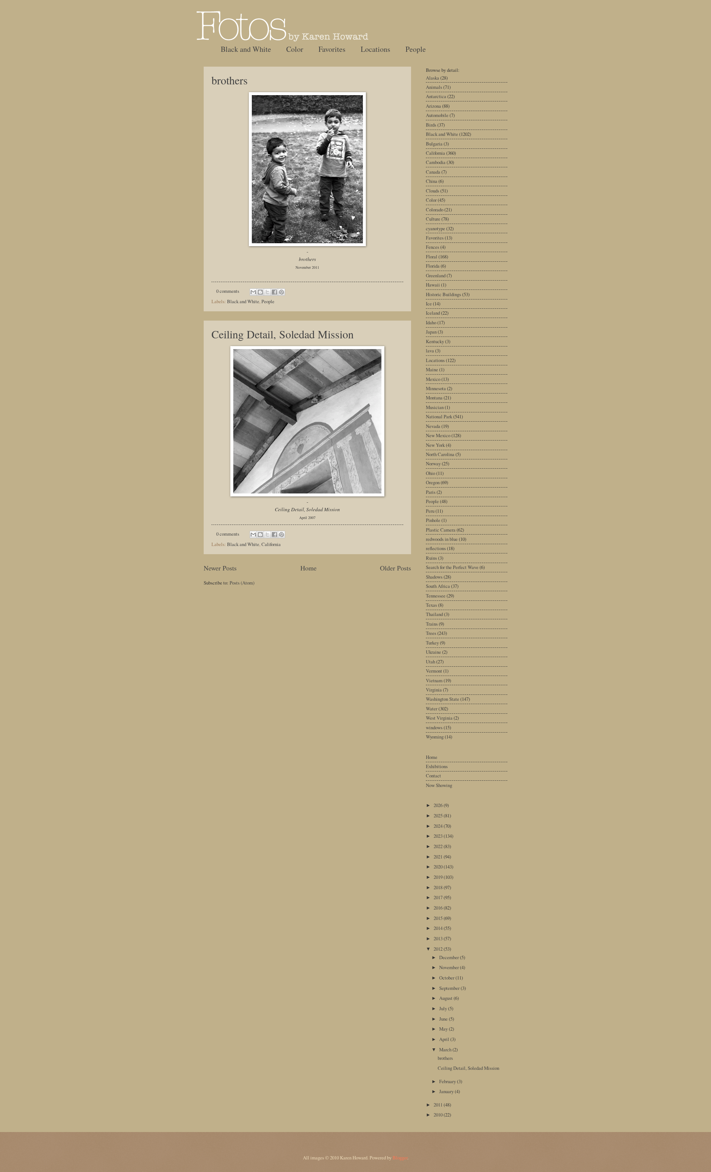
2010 (439, 1114)
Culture (433, 218)
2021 (439, 856)
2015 (439, 918)
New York (435, 445)
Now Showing (439, 785)
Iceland (433, 312)
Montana (434, 397)
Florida (433, 265)
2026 (439, 805)
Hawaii (433, 284)
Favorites (332, 49)
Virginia (434, 689)
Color (294, 49)
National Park (439, 416)
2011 (439, 1104)
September (450, 988)
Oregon (433, 482)
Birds (431, 124)
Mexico (433, 379)
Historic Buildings (443, 294)
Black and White (246, 49)
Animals (434, 87)
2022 (439, 846)
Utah (430, 661)
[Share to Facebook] (274, 292)
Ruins (431, 558)
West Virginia (439, 717)
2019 (439, 877)
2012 (439, 948)
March (446, 1049)
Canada (433, 171)
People (415, 49)
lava (430, 350)
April (444, 1039)
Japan (431, 331)
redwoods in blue (442, 539)
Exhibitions (437, 766)
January (447, 1091)
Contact (433, 775)
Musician (435, 407)
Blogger (400, 1157)
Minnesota (436, 388)
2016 (439, 907)
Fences (432, 247)
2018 (439, 887)
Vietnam (434, 680)
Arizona (433, 106)
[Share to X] (267, 292)
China (431, 181)
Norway (433, 463)
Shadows (434, 576)
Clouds (432, 190)
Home (308, 567)
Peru (430, 511)
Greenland (435, 275)
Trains (432, 623)
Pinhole (433, 520)
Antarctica (436, 96)
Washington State (442, 699)
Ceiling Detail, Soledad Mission (282, 334)
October (447, 977)
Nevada (433, 426)
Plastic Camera (440, 529)
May (444, 1028)
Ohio (430, 473)
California (271, 544)
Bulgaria (434, 143)
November (449, 967)
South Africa (438, 586)
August (446, 998)
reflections (436, 548)
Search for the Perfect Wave (452, 567)
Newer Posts (220, 567)
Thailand (434, 614)
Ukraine (433, 652)
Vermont (434, 670)
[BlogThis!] (260, 292)
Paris (430, 492)
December (449, 957)
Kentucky (435, 341)
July (443, 1008)
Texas (431, 605)
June (444, 1018)
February (448, 1081)
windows (434, 727)
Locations (375, 49)
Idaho (431, 322)
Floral (431, 256)
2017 (439, 897)
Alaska (432, 77)
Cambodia (435, 162)
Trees (431, 633)
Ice (429, 303)
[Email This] (253, 292)
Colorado (434, 209)
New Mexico (438, 435)
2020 (439, 866)
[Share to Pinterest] (281, 292)
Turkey (432, 642)
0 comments (227, 291)
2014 (439, 928)
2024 (439, 826)
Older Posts (395, 567)
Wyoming (435, 736)
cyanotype (435, 228)
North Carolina (440, 454)
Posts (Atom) (242, 582)
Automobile (437, 115)
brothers (229, 80)
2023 (439, 836)
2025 (439, 815)
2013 (439, 938)
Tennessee (435, 595)
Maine (432, 369)
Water (431, 708)
